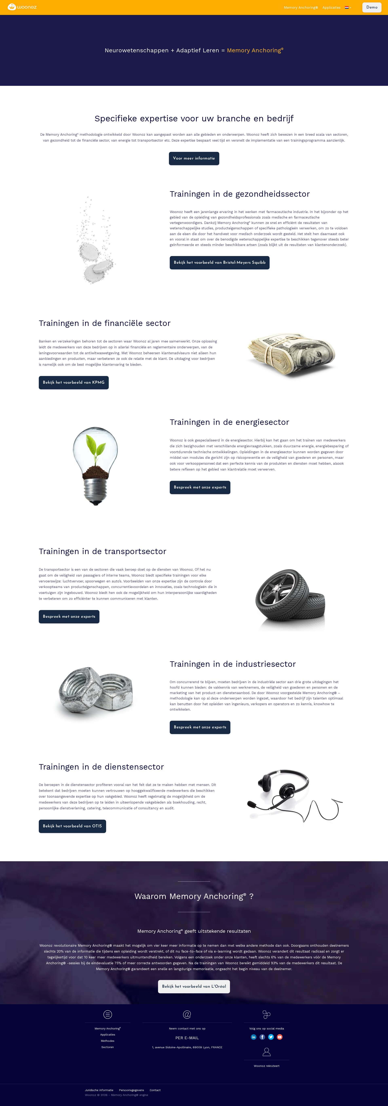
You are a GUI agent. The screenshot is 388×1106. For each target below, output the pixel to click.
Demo (371, 7)
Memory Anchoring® (301, 7)
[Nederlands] (350, 7)
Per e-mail (187, 1037)
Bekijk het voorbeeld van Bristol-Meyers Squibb (220, 263)
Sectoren (107, 1047)
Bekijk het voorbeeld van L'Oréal (194, 987)
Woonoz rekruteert (266, 1065)
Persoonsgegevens (131, 1090)
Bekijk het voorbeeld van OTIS (72, 826)
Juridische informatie (99, 1090)
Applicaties (332, 7)
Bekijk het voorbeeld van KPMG (74, 383)
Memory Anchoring (108, 1028)
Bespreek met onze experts (200, 487)
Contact (155, 1090)
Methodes (107, 1040)
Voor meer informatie (194, 158)
